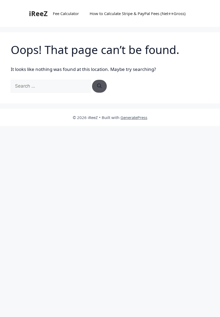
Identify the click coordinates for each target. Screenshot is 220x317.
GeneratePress (133, 117)
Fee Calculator (66, 13)
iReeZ (38, 13)
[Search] (99, 86)
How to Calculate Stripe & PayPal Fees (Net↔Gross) (138, 13)
